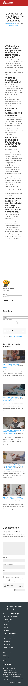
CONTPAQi (11, 25)
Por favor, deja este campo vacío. (12, 321)
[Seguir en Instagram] (9, 306)
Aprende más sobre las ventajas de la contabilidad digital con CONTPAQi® (13, 465)
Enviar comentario (20, 590)
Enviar (7, 326)
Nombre (5, 557)
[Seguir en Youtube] (22, 306)
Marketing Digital (11, 23)
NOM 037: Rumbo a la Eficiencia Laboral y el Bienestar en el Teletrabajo (14, 498)
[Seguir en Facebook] (6, 306)
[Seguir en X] (12, 306)
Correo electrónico (8, 564)
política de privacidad (16, 336)
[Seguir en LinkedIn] (15, 306)
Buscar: (5, 294)
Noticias (17, 25)
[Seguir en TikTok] (18, 306)
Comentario (6, 541)
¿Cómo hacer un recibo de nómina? (13, 397)
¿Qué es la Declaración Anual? (11, 364)
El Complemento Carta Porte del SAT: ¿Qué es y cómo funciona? (13, 431)
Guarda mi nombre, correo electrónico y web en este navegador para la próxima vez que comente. (13, 579)
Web (4, 570)
